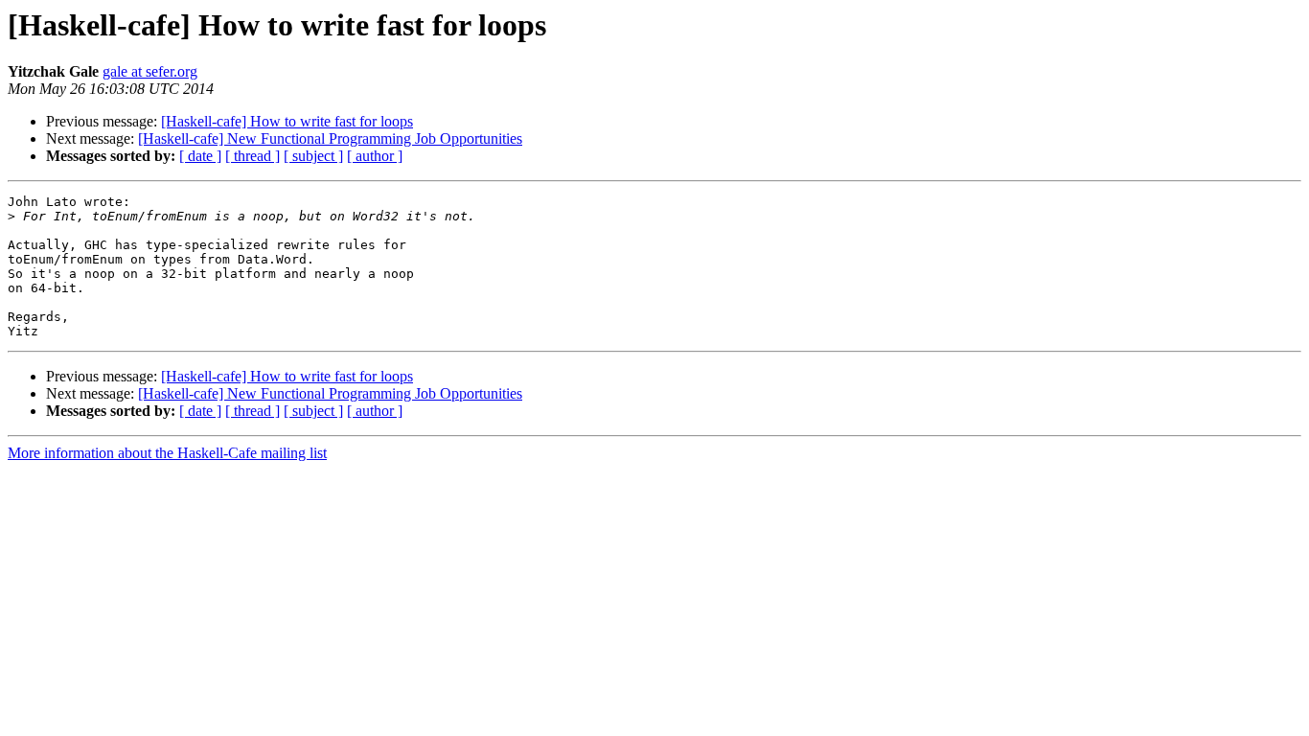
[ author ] (374, 156)
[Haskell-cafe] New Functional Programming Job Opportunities (330, 138)
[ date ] (200, 156)
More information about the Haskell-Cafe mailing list (167, 453)
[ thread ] (252, 156)
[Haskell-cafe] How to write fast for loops (287, 121)
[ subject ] (313, 156)
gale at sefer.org (150, 71)
